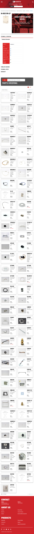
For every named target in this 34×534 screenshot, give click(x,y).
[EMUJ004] (5, 383)
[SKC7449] (22, 446)
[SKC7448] (5, 446)
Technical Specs (5, 69)
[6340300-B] (5, 119)
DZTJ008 (29, 265)
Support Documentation (22, 524)
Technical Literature (6, 36)
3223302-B (29, 92)
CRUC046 (29, 201)
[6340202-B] (22, 108)
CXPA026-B (12, 222)
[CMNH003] (22, 195)
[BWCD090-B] (5, 163)
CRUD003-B (12, 212)
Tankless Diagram (5, 66)
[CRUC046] (22, 205)
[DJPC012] (22, 236)
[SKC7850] (5, 478)
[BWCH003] (5, 184)
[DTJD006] (22, 247)
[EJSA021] (5, 321)
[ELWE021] (5, 352)
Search (11, 6)
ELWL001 (12, 369)
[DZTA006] (5, 269)
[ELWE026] (22, 352)
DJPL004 (12, 243)
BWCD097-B (29, 159)
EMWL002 (12, 390)
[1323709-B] (5, 96)
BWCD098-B (12, 169)
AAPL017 (29, 126)
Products (2, 524)
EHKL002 (12, 307)
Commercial (3, 522)
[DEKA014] (5, 236)
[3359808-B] (5, 108)
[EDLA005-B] (22, 279)
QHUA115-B (29, 390)
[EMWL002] (5, 394)
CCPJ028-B (29, 180)
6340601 (12, 126)
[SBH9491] (22, 435)
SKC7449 (29, 442)
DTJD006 (29, 243)
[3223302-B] (22, 96)
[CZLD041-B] (22, 226)
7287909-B (29, 115)
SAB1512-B (29, 411)
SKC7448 (12, 442)
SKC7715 (12, 463)
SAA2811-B (29, 400)
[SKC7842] (22, 467)
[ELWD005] (22, 342)
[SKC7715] (5, 467)
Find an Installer (20, 520)
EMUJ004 (12, 379)
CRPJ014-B (12, 201)
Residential (3, 520)
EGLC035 (12, 296)
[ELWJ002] (5, 363)
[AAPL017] (22, 130)
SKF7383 (29, 474)
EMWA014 (29, 379)
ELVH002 (29, 317)
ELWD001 (12, 338)
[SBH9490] (5, 435)
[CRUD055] (22, 216)
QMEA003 (12, 400)
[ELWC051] (22, 331)
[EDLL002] (5, 290)
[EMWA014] (22, 383)
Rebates (19, 522)
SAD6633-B (12, 421)
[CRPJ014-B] (5, 205)
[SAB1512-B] (22, 414)
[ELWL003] (22, 373)
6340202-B (29, 104)
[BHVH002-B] (5, 152)
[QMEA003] (5, 404)
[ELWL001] (5, 373)
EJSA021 (12, 317)
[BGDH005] (22, 140)
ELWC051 (29, 327)
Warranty (3, 71)
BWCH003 (12, 180)
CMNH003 (29, 191)
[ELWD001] (5, 342)
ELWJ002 (12, 359)
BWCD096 (29, 169)
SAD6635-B (29, 421)
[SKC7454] (5, 456)
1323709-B (12, 92)
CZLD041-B (29, 222)
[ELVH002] (22, 321)
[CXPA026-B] (5, 226)
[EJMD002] (22, 311)
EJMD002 (29, 307)
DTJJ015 (12, 253)
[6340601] (5, 130)
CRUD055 (29, 212)
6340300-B (12, 115)
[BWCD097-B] (22, 163)
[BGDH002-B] (5, 140)
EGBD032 (29, 286)
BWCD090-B (12, 159)
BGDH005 (29, 136)
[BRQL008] (22, 152)
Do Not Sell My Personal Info (22, 513)
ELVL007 (12, 327)
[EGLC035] (5, 300)
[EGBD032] (22, 290)
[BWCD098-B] (5, 173)
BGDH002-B (12, 136)
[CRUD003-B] (5, 216)
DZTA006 (12, 265)
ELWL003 (29, 369)
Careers (2, 513)
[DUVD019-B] (22, 257)
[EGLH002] (22, 300)
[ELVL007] (5, 331)
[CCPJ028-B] (22, 184)
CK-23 (11, 191)
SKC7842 (29, 463)
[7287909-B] (22, 119)
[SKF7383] (22, 478)
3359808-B (12, 104)
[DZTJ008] (22, 269)
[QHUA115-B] (22, 394)
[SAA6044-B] (5, 414)
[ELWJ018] (22, 363)
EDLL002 (12, 286)
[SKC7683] (22, 456)
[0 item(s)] (32, 2)
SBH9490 (12, 431)
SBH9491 (29, 431)
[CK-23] (5, 195)
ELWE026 (29, 348)
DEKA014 (12, 232)
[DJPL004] (5, 247)
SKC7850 (12, 474)
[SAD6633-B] (5, 425)
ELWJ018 (29, 359)
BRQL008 (29, 148)
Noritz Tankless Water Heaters (17, 1)
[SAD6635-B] (22, 425)
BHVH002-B (12, 148)
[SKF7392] (5, 488)
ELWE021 (12, 348)
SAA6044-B (12, 411)
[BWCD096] (22, 173)
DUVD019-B (29, 253)
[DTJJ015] (5, 257)
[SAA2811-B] (22, 404)
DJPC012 (29, 232)
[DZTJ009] (5, 279)
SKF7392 (12, 484)
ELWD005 (29, 338)
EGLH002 (29, 296)
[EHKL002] (5, 311)
